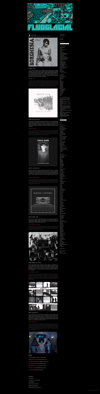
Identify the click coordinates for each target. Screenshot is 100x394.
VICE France (62, 52)
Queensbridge (62, 220)
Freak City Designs (62, 133)
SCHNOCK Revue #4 (63, 56)
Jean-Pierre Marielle (63, 189)
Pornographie (62, 217)
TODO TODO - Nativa (32, 367)
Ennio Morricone (62, 175)
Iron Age (61, 187)
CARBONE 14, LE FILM (63, 116)
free (47, 131)
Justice (61, 193)
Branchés (61, 162)
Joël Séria (61, 191)
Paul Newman (62, 216)
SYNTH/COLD (62, 77)
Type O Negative (62, 242)
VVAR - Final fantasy (32, 369)
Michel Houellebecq (62, 208)
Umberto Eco (62, 243)
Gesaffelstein (62, 182)
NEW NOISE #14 (62, 47)
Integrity (61, 186)
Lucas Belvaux (62, 205)
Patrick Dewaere (62, 215)
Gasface (61, 135)
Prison (61, 219)
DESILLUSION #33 (62, 61)
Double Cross (62, 130)
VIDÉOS (61, 94)
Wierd (61, 245)
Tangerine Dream (62, 235)
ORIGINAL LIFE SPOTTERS (64, 57)
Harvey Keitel (62, 183)
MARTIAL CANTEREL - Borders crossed (34, 224)
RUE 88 (61, 51)
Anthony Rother (62, 157)
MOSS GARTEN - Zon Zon (33, 363)
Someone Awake (62, 142)
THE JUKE (61, 50)
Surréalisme (61, 234)
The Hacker (61, 237)
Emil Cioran (61, 173)
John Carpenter (62, 190)
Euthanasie (61, 131)
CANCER (67, 114)
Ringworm (61, 222)
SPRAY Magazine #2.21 (63, 54)
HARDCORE (62, 75)
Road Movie (61, 223)
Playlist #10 (68, 98)
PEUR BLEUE (62, 71)
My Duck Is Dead (62, 139)
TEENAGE (61, 60)
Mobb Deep (61, 210)
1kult (60, 124)
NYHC (61, 214)
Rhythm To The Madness (63, 221)
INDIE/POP (61, 78)
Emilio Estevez (62, 174)
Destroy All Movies (62, 129)
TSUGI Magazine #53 (63, 59)
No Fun (61, 140)
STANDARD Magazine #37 (63, 53)
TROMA (61, 240)
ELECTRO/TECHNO (63, 76)
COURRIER (61, 39)
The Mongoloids (62, 238)
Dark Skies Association (63, 128)
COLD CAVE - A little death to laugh (33, 177)
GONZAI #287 (62, 55)
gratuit (50, 122)
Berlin (60, 158)
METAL (61, 80)
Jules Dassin (62, 192)
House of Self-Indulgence (63, 136)
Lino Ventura (61, 203)
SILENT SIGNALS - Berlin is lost (33, 365)
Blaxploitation (62, 161)
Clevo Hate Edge (62, 127)
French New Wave (62, 134)
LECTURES (61, 92)
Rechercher (62, 41)
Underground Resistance (63, 244)
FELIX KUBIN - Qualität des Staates (34, 361)
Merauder (61, 207)
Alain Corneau (62, 156)
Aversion (61, 126)
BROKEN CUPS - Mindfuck (32, 128)
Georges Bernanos (62, 181)
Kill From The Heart (62, 137)
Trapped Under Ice (62, 239)
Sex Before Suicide (62, 141)
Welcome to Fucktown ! (63, 113)
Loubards (61, 204)
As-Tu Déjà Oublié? (62, 125)
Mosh (60, 212)
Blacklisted (61, 160)
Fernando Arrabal (62, 176)
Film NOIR (61, 177)
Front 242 (61, 179)
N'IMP (61, 95)
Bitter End (61, 159)
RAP (60, 79)
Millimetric (61, 209)
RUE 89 (61, 48)
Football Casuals (62, 178)
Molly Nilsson (62, 211)
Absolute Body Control (63, 155)
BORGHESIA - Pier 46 (32, 78)
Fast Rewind (61, 132)
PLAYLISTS (61, 93)
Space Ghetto (62, 143)
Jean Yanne (61, 188)
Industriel (61, 185)
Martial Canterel (62, 206)
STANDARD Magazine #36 (63, 58)
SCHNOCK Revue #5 (63, 49)
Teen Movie (61, 236)
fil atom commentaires (63, 253)
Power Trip (61, 218)
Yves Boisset (62, 246)
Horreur (61, 184)
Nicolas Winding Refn (63, 213)
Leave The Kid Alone (63, 138)
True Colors (61, 241)
